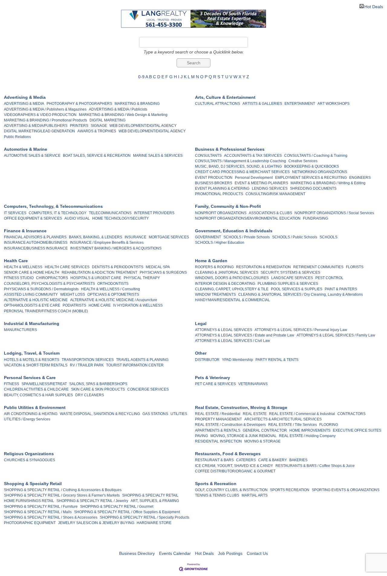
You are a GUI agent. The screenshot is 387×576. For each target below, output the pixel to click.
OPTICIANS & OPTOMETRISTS (113, 294)
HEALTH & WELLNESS (23, 267)
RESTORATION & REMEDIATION (263, 267)
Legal (201, 323)
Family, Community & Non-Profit (228, 206)
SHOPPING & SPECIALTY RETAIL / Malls (38, 512)
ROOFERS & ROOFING (214, 267)
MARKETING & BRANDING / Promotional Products (45, 120)
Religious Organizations (29, 453)
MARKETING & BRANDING (137, 103)
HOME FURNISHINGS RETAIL (29, 501)
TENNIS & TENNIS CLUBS (217, 495)
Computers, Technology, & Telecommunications (53, 206)
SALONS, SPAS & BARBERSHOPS (98, 384)
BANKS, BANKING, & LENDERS (95, 237)
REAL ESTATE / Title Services (292, 425)
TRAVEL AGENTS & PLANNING (142, 360)
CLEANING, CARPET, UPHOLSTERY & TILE (231, 289)
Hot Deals (373, 6)
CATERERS (246, 460)
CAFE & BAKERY (272, 460)
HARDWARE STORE (154, 523)
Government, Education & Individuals (233, 230)
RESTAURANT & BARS (214, 460)
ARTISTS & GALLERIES (262, 103)
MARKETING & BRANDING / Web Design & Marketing (123, 115)
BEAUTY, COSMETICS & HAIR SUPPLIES (38, 395)
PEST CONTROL (329, 278)
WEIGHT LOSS (72, 294)
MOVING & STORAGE (262, 441)
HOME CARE (100, 305)
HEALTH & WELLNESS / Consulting (110, 289)
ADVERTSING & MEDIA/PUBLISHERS (35, 126)
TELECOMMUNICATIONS (110, 213)
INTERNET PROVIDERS (154, 213)
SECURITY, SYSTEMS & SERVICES (290, 272)
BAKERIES (298, 460)
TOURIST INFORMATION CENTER (135, 365)
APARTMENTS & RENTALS (217, 430)
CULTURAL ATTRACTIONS (217, 103)
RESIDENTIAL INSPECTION (218, 441)
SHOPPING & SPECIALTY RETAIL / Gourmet (116, 506)
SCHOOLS (328, 237)
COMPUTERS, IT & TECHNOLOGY (57, 213)
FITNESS (11, 384)
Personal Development (254, 177)
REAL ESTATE (255, 414)
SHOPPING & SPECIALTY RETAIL (150, 495)
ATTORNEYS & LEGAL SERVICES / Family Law (336, 335)
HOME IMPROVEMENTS (309, 430)
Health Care (16, 260)
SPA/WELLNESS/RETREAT (44, 384)
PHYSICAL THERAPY (142, 278)
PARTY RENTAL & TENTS (276, 360)
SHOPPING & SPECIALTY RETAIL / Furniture (41, 506)
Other (201, 353)
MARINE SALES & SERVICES (158, 155)
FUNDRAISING (315, 218)
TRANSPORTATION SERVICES (88, 360)
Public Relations (17, 137)
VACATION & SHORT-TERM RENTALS (35, 365)
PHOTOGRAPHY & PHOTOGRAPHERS (79, 103)
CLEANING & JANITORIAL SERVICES (226, 272)
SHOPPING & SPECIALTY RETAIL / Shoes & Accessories (50, 517)
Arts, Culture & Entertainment (225, 97)
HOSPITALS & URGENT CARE (95, 278)
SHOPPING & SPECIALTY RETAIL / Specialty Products (144, 517)
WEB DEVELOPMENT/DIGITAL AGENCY (143, 126)
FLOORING (328, 425)
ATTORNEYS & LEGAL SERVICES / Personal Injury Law (301, 330)
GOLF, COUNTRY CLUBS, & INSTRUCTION (231, 490)
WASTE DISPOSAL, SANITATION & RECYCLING (100, 414)
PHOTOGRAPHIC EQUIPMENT (30, 523)
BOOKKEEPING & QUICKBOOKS (311, 166)
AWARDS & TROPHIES (96, 131)
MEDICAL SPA (158, 267)
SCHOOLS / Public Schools (294, 237)
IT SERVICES (15, 213)
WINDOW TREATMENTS (215, 294)
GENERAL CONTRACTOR (265, 430)
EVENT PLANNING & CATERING (222, 188)
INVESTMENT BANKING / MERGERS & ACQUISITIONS (115, 248)
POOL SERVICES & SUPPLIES (296, 289)
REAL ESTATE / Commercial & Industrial (302, 414)
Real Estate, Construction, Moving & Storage (241, 407)
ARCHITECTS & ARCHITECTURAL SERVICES (283, 419)
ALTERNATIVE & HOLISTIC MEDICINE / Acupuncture (113, 300)
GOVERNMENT (208, 237)
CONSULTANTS (208, 155)
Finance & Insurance (25, 230)
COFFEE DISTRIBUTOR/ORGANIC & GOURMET (235, 471)
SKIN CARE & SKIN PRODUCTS (98, 389)
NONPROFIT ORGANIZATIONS (220, 213)
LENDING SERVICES (270, 188)
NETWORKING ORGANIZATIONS (319, 172)
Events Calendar (175, 553)
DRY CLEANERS (89, 395)
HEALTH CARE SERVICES (67, 267)
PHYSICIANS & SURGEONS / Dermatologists (41, 289)
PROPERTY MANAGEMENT (218, 419)
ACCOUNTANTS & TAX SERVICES (253, 155)
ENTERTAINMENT (300, 103)
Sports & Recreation (215, 483)
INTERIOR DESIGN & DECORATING (225, 284)
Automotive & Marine (25, 149)
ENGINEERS (360, 177)
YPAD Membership (237, 360)
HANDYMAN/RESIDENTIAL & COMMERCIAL (232, 300)
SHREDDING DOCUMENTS (313, 188)
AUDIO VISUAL (77, 218)
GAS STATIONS (155, 414)
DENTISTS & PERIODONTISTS (117, 267)
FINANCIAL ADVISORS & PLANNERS (35, 237)
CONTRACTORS (351, 414)
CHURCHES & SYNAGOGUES (29, 460)
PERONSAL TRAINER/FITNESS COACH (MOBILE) (46, 311)
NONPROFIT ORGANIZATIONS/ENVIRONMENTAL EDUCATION (248, 218)
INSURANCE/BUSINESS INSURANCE (36, 248)
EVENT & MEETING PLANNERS (261, 183)
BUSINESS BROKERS (213, 183)
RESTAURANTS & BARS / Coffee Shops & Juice (315, 466)
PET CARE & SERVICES (215, 384)
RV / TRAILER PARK (87, 365)
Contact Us (257, 553)
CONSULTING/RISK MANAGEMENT (275, 194)
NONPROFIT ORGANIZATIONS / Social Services (334, 213)
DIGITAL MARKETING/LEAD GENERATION (39, 131)
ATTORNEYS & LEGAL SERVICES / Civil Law (232, 341)
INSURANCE (135, 237)
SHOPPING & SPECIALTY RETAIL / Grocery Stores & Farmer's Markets (62, 495)
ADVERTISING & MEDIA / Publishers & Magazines (45, 109)
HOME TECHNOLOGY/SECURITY (120, 218)
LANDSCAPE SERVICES (292, 278)
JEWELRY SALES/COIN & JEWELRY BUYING (96, 523)
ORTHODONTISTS (112, 284)
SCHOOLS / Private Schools (246, 237)
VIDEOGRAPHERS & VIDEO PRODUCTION (40, 115)
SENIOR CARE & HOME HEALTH (31, 272)
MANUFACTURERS (20, 330)
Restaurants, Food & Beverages (228, 453)
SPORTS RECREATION (289, 490)
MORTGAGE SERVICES (169, 237)
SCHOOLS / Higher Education (219, 242)
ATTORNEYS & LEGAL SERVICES (223, 330)
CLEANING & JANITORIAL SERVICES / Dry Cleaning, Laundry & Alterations (300, 294)
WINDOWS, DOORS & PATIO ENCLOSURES (232, 278)
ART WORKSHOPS (333, 103)
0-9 (141, 76)
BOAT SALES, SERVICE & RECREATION (97, 155)
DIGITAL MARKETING (107, 120)
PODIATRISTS (74, 305)
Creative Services (302, 161)
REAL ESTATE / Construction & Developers (230, 425)
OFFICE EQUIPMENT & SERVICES (33, 218)
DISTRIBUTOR (207, 360)
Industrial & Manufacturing (31, 323)
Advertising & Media (25, 97)
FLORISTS (354, 267)
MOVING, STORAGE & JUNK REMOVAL (243, 436)
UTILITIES (179, 414)
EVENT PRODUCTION (214, 177)
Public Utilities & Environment (35, 407)
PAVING (201, 436)
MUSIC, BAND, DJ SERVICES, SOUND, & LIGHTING (238, 166)
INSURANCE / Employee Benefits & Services (107, 242)
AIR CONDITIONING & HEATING (30, 414)
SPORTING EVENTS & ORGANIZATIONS (345, 490)
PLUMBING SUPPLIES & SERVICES (288, 284)
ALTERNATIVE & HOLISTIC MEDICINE (36, 300)
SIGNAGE (99, 126)
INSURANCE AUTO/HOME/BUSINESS (35, 242)
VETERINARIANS (253, 384)
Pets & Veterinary (212, 377)
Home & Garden (211, 260)
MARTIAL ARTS (255, 495)
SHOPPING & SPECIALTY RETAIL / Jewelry (92, 501)
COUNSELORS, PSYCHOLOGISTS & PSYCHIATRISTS (49, 284)
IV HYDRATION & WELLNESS (138, 305)
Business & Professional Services (230, 149)
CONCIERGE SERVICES (148, 389)
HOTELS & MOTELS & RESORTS (31, 360)
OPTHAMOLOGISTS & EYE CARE (32, 305)
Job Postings (230, 553)
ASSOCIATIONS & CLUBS (270, 213)
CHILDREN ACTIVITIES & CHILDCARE (36, 389)
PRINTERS (79, 126)
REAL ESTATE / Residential (217, 414)
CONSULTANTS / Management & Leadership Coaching (240, 161)
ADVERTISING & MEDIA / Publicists (118, 109)
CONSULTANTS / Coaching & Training (315, 155)
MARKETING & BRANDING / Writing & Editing (328, 183)
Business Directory (137, 553)
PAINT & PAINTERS (341, 289)
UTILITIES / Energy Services (27, 419)
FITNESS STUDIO (19, 278)
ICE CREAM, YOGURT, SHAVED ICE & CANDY (234, 466)
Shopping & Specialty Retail (33, 483)
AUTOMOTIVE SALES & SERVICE (32, 155)
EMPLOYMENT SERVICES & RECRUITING (311, 177)
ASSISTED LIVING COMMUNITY (31, 294)
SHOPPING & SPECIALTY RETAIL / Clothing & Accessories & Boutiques (63, 490)
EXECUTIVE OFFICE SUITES (357, 430)
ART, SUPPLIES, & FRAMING (155, 501)
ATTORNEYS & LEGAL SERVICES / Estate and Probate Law (244, 335)
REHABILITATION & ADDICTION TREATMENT (99, 272)
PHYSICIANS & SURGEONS (163, 272)
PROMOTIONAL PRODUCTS (219, 194)
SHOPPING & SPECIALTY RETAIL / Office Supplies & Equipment (127, 512)
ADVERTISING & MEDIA (24, 103)
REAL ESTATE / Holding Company (307, 436)
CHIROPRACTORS (52, 278)
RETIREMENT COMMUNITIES (318, 267)
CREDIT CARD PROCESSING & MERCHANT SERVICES (242, 172)
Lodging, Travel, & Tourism (32, 353)
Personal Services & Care (30, 377)
